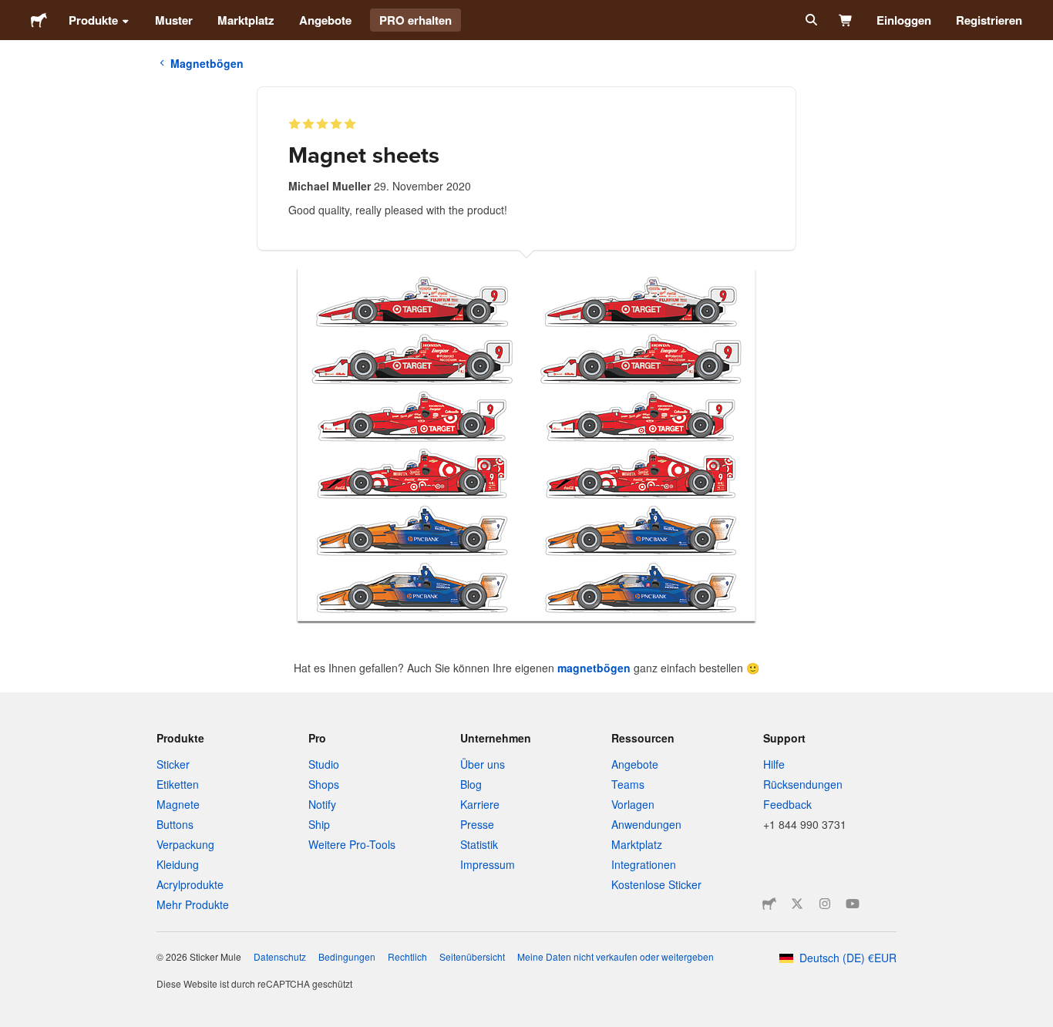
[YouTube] (852, 903)
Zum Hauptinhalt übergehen (11, 11)
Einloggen (903, 20)
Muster (174, 20)
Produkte (93, 20)
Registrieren (989, 20)
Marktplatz (245, 20)
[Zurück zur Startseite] (39, 20)
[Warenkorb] (846, 20)
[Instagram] (825, 903)
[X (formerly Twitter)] (797, 903)
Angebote (325, 20)
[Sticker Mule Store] (769, 903)
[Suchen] (810, 20)
